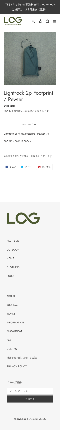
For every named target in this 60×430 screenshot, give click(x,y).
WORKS (11, 313)
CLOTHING (13, 267)
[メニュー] (54, 21)
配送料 (12, 111)
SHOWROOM (14, 331)
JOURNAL (12, 304)
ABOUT (11, 296)
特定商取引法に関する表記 (22, 357)
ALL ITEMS (13, 240)
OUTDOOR (13, 249)
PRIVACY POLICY (17, 366)
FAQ (9, 340)
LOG (24, 419)
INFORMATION (15, 322)
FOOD (10, 276)
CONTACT (13, 348)
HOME (10, 258)
